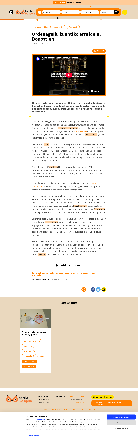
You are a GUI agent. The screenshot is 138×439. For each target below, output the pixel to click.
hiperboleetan (80, 206)
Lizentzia (91, 409)
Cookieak (82, 409)
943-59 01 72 (48, 402)
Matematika (58, 27)
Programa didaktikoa (75, 2)
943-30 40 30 (53, 399)
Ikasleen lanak (59, 2)
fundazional (99, 209)
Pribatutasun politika (68, 409)
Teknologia (73, 27)
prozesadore (91, 134)
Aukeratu (120, 423)
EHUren (42, 254)
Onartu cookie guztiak (121, 417)
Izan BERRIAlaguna (104, 397)
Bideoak (100, 51)
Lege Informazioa (50, 409)
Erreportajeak (29, 361)
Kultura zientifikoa (41, 27)
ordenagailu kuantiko (68, 128)
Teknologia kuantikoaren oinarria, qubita (34, 333)
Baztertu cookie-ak (121, 428)
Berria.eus (42, 396)
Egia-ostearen (52, 222)
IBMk (46, 144)
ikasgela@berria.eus (78, 402)
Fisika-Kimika (28, 346)
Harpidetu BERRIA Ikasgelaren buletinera (108, 403)
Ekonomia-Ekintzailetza (31, 341)
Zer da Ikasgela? (77, 396)
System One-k (80, 131)
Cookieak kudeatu (32, 435)
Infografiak (30, 366)
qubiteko (53, 167)
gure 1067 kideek (39, 419)
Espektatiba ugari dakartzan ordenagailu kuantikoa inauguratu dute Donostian (65, 274)
